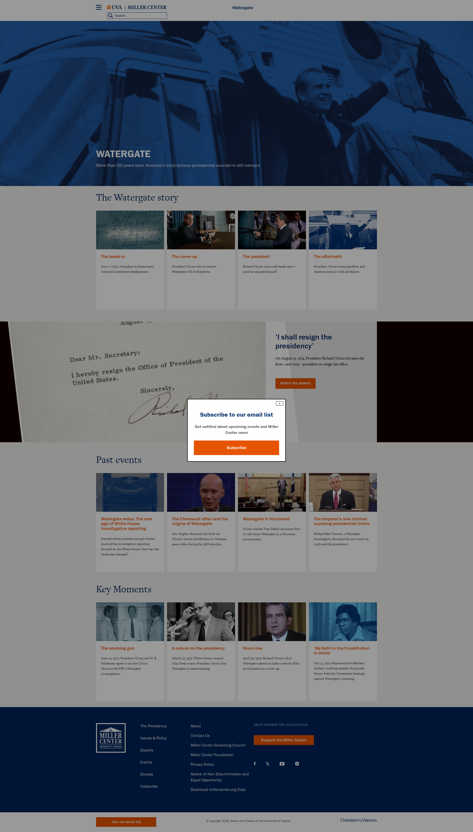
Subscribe (236, 447)
